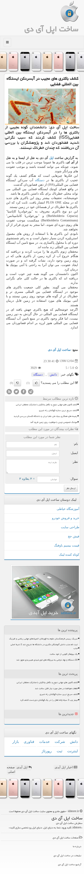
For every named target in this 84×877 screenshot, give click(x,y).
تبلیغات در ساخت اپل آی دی (67, 855)
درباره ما (77, 846)
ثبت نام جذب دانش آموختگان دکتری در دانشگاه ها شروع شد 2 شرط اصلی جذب (44, 646)
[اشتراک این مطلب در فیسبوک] (23, 391)
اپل (51, 158)
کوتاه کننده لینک (69, 554)
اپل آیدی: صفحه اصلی (17, 769)
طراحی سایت (70, 527)
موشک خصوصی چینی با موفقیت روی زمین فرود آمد (53, 422)
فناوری (29, 742)
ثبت (59, 751)
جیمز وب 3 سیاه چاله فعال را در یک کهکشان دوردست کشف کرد (49, 700)
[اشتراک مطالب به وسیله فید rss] (9, 391)
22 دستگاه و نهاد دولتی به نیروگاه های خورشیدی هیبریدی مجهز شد (47, 660)
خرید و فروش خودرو (65, 518)
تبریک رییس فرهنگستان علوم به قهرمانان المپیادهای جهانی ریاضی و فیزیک (43, 638)
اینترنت (72, 751)
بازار (15, 742)
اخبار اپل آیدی (64, 767)
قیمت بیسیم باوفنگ (66, 545)
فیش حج (73, 536)
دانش (53, 374)
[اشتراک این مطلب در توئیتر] (16, 391)
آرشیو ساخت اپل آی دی (69, 864)
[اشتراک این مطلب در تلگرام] (31, 391)
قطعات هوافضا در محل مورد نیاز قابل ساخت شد (56, 688)
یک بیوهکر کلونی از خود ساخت (64, 654)
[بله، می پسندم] (36, 383)
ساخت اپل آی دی (51, 29)
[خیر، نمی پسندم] (17, 383)
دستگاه (39, 180)
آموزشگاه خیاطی (68, 509)
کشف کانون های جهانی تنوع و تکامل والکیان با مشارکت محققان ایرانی (46, 404)
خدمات (44, 742)
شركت (60, 742)
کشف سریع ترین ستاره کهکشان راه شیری (58, 410)
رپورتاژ (47, 751)
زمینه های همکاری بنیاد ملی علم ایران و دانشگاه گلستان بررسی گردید (45, 416)
